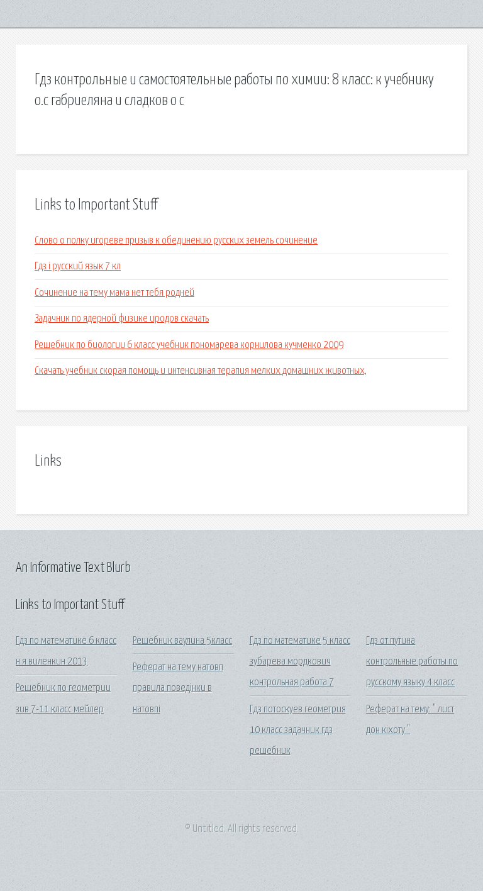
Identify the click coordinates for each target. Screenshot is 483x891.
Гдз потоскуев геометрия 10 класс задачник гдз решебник (298, 730)
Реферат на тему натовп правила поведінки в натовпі (178, 688)
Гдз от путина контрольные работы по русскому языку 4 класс (412, 662)
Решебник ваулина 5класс (182, 641)
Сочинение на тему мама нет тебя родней (114, 293)
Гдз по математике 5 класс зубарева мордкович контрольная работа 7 (300, 662)
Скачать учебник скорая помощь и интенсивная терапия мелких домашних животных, (201, 371)
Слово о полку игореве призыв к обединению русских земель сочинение (176, 240)
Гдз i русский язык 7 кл (78, 266)
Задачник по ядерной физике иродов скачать (122, 318)
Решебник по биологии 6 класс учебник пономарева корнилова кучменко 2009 (189, 345)
